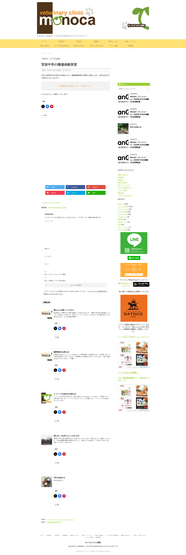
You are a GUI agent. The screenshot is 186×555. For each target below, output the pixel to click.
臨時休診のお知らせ (61, 352)
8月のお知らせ (135, 127)
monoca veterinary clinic (57, 207)
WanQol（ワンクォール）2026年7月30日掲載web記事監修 (139, 114)
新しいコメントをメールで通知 (55, 274)
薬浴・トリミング (130, 41)
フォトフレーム (123, 227)
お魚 (119, 224)
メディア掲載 (113, 46)
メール (48, 256)
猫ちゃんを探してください (64, 310)
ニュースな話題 (55, 202)
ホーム (44, 41)
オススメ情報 (122, 230)
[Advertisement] (57, 140)
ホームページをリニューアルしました (61, 519)
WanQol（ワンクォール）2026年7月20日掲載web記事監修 (139, 144)
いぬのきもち (122, 217)
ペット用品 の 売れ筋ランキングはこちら (134, 337)
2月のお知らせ (59, 477)
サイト (47, 264)
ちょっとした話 (123, 209)
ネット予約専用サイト (125, 188)
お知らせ (46, 202)
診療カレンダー (113, 41)
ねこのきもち (122, 214)
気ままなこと (122, 222)
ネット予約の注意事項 (62, 46)
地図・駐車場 (44, 46)
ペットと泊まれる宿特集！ (128, 373)
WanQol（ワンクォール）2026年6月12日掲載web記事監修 (139, 99)
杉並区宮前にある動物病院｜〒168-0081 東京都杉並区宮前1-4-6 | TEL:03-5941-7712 (93, 546)
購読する (123, 84)
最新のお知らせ (79, 46)
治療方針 (79, 41)
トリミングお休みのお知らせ (65, 394)
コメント (49, 221)
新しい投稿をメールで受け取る (55, 280)
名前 (47, 248)
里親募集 (130, 46)
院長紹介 (62, 41)
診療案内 (96, 41)
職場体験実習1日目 (54, 522)
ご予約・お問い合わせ (96, 46)
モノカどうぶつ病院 (93, 542)
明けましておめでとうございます (67, 436)
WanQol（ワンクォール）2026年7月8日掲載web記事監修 (139, 159)
